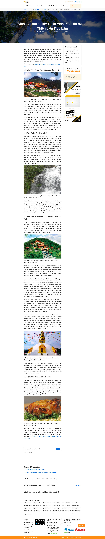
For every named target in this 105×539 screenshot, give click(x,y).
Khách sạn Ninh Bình (75, 508)
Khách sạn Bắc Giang (47, 502)
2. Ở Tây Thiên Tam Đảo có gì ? (72, 54)
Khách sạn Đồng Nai (75, 505)
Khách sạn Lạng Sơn (47, 508)
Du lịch (30, 9)
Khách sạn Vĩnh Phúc (27, 514)
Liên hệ (25, 521)
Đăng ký (81, 525)
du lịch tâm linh (40, 478)
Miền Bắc (37, 9)
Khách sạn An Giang (27, 502)
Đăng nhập (77, 1)
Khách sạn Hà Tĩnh (36, 507)
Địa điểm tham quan (30, 478)
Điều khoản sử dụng (28, 522)
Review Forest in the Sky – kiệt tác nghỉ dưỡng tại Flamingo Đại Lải (41, 472)
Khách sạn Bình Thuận (28, 505)
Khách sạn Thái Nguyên (37, 511)
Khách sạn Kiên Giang (76, 507)
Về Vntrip (26, 519)
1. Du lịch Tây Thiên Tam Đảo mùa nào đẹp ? (71, 50)
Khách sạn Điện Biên (66, 505)
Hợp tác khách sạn (28, 526)
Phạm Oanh (41, 31)
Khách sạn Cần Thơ (37, 505)
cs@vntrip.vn (53, 531)
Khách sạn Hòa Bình (56, 507)
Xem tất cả (78, 485)
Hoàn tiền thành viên (28, 531)
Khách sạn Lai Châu (27, 508)
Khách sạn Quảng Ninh (76, 510)
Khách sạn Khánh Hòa (66, 507)
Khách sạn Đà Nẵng (46, 505)
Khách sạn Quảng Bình (47, 510)
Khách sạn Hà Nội (27, 507)
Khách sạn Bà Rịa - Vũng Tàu (37, 503)
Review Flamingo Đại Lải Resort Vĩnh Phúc (35, 469)
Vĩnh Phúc (43, 9)
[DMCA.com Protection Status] (67, 532)
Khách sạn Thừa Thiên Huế (56, 512)
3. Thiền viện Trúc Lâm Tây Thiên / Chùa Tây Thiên (72, 58)
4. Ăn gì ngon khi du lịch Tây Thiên (72, 61)
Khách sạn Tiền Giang (66, 511)
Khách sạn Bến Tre (55, 502)
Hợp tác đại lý (27, 532)
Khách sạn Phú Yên (36, 510)
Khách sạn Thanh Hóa (47, 511)
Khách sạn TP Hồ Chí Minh (76, 512)
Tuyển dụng (26, 529)
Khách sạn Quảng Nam (56, 510)
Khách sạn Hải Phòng (47, 507)
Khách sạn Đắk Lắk (56, 505)
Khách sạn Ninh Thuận (28, 510)
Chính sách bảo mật (28, 524)
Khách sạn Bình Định (66, 502)
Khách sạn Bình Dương (76, 502)
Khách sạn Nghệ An (65, 508)
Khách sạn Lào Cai (55, 508)
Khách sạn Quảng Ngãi (66, 510)
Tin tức (25, 9)
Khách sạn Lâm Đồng (37, 508)
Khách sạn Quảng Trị (27, 511)
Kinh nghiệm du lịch (51, 478)
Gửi (57, 448)
